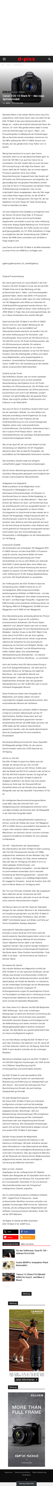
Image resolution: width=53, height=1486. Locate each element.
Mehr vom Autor (27, 1244)
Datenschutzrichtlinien (22, 1472)
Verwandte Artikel (11, 1244)
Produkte (22, 92)
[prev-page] (4, 1286)
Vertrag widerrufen (26, 1484)
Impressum (8, 1472)
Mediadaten (26, 1475)
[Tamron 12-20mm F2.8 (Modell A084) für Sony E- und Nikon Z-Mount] (8, 1277)
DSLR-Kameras (18, 65)
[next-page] (7, 1286)
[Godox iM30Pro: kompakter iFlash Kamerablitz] (8, 1265)
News (9, 65)
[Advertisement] (26, 28)
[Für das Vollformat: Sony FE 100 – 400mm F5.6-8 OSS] (8, 1253)
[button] (4, 59)
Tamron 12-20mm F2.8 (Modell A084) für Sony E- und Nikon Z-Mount (30, 1277)
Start (3, 65)
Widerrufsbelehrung (39, 1472)
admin (8, 103)
